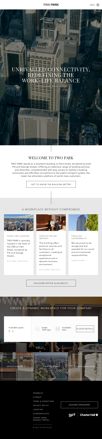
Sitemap (37, 397)
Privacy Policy (41, 405)
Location (38, 409)
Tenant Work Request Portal (41, 419)
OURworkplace (41, 414)
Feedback (38, 393)
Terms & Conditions (43, 401)
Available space (16, 328)
